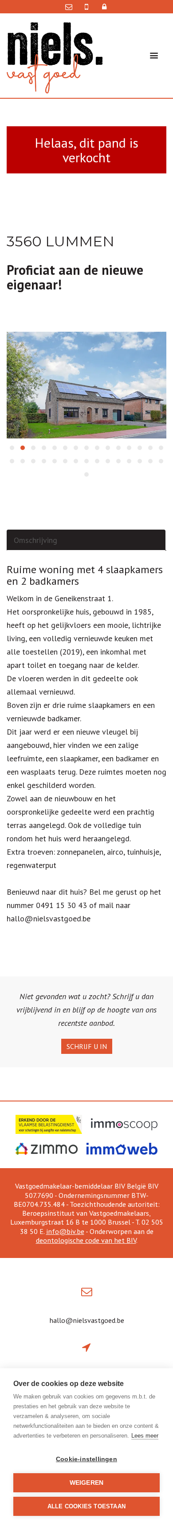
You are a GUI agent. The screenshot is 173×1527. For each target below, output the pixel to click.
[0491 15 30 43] (87, 6)
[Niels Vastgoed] (54, 57)
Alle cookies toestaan (86, 1506)
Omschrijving (35, 540)
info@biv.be (65, 1231)
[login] (103, 6)
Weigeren (87, 1482)
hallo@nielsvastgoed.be (86, 1320)
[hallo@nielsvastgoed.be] (70, 6)
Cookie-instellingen (86, 1459)
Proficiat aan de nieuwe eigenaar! (75, 277)
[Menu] (154, 55)
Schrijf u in (87, 1046)
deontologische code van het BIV (86, 1240)
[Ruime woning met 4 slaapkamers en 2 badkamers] (86, 385)
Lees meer (144, 1435)
